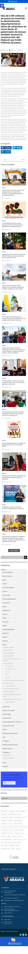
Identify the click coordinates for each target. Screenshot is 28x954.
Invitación (4, 637)
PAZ (2, 842)
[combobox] (14, 798)
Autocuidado (18, 817)
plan (10, 842)
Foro (23, 833)
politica (14, 842)
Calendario (9, 820)
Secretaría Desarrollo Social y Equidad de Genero (12, 695)
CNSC (10, 823)
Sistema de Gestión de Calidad (9, 744)
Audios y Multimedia (7, 572)
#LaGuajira (22, 811)
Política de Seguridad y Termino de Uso (12, 722)
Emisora (4, 618)
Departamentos (6, 610)
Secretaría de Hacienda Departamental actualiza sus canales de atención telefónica (14, 477)
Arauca (19, 814)
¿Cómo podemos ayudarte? (12, 775)
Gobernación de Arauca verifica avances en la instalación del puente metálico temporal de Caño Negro (13, 287)
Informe (7, 672)
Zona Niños (5, 766)
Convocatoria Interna (7, 650)
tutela (13, 848)
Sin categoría (5, 741)
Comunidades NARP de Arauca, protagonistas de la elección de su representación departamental (12, 225)
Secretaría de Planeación (8, 691)
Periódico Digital (6, 714)
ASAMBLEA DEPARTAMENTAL (7, 817)
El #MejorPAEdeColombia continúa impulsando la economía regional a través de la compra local (13, 413)
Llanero (19, 836)
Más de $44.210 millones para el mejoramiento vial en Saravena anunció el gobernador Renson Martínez (14, 318)
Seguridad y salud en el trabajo (10, 733)
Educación (3, 833)
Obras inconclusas (17, 839)
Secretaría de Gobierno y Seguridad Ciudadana (13, 680)
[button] (2, 6)
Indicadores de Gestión (8, 758)
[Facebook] (20, 935)
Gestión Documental (10, 702)
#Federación (12, 811)
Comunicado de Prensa (8, 587)
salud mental (4, 845)
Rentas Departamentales (8, 656)
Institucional (5, 633)
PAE (7, 674)
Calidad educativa (18, 820)
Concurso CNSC (6, 595)
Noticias (4, 644)
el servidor (10, 833)
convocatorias (4, 830)
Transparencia (5, 752)
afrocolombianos (12, 814)
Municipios (5, 640)
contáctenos (10, 783)
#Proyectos (4, 814)
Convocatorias (6, 602)
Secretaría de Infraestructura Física (10, 688)
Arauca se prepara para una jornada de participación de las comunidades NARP (13, 444)
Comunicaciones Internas (8, 647)
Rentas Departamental (10, 686)
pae (24, 839)
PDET (6, 842)
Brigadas (3, 820)
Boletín (4, 580)
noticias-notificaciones (6, 839)
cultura (11, 830)
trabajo (17, 845)
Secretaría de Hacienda (8, 683)
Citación (4, 583)
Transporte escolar (5, 848)
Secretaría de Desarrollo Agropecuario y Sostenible (12, 659)
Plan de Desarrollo (6, 718)
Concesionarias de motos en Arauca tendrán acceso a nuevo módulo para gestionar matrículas (13, 382)
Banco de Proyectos (7, 576)
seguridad (11, 845)
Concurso (4, 591)
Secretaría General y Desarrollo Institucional (12, 699)
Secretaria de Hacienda (8, 725)
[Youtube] (26, 935)
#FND (17, 811)
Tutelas (4, 762)
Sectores (4, 729)
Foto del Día (5, 621)
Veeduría (8, 677)
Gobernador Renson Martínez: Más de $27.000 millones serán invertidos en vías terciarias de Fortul (13, 256)
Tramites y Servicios (7, 748)
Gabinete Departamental (8, 629)
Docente (22, 830)
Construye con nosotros (11, 669)
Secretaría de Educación (8, 663)
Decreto (4, 606)
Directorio (4, 614)
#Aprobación (4, 811)
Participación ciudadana (8, 710)
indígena (9, 836)
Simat (3, 737)
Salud (19, 842)
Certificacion (4, 823)
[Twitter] (23, 935)
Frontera (4, 625)
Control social (23, 826)
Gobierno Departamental (8, 653)
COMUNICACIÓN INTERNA (17, 823)
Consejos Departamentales (9, 599)
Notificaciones (6, 706)
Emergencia (17, 833)
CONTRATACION (6, 755)
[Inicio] (8, 8)
